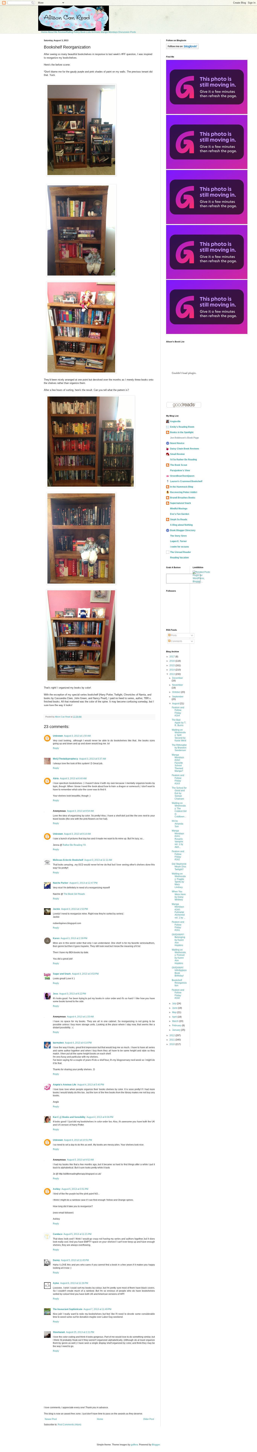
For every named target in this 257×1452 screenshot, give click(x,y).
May (174, 1012)
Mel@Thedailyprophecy (65, 758)
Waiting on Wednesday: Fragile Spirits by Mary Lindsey (179, 880)
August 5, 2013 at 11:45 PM (75, 1260)
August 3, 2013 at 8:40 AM (73, 778)
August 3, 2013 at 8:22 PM (72, 993)
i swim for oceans (179, 546)
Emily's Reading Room (182, 427)
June (175, 1008)
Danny (56, 1260)
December (177, 678)
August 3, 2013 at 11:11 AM (98, 860)
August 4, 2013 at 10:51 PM (78, 1140)
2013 (172, 674)
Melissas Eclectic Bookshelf (68, 860)
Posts (173, 635)
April (174, 1017)
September (177, 696)
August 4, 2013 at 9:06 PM (100, 1117)
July (174, 1003)
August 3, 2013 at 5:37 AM (92, 758)
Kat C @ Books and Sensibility (69, 1117)
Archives (95, 32)
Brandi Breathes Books (182, 497)
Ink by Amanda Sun (177, 824)
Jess (55, 993)
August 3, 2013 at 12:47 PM (83, 883)
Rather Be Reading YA (74, 845)
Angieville (175, 421)
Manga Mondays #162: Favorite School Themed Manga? (178, 763)
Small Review (177, 454)
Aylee (56, 1283)
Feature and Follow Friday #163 (178, 779)
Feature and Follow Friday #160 (178, 994)
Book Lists (85, 32)
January (176, 1030)
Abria (56, 778)
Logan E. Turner (178, 541)
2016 (172, 661)
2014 (172, 669)
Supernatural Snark (180, 503)
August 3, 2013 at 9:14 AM (77, 834)
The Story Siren (178, 536)
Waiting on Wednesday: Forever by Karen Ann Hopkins (179, 956)
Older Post (148, 1419)
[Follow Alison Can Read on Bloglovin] (182, 48)
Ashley (56, 1189)
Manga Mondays (109, 32)
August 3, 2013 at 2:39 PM (74, 938)
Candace (57, 1234)
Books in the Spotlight (181, 432)
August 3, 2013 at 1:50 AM (77, 736)
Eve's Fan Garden (179, 514)
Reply (56, 748)
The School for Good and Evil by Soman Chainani (179, 793)
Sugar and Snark (62, 974)
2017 (172, 656)
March (175, 1021)
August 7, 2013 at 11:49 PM (97, 1309)
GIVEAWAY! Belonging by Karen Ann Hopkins (178, 940)
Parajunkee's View (180, 470)
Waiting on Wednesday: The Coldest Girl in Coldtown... (179, 810)
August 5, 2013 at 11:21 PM (77, 1234)
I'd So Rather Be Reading (183, 459)
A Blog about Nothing (181, 525)
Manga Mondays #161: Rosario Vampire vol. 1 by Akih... (178, 838)
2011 (172, 1039)
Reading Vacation (179, 557)
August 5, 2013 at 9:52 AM (80, 1159)
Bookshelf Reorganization (179, 983)
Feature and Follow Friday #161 (178, 926)
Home (44, 32)
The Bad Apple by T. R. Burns (179, 723)
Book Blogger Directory (182, 530)
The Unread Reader (180, 552)
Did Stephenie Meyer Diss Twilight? (179, 867)
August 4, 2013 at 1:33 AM (80, 1016)
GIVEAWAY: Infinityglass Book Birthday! (179, 971)
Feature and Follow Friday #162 (178, 855)
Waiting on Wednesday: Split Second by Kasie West (179, 735)
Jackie (56, 909)
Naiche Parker (60, 883)
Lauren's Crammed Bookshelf (186, 481)
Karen (56, 938)
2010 (172, 1044)
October (176, 692)
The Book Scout (178, 465)
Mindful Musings (178, 508)
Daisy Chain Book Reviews (184, 448)
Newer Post (51, 1419)
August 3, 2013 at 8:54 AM (80, 811)
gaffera (134, 1444)
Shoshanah (59, 1332)
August (176, 703)
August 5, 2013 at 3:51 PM (75, 1189)
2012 (172, 1035)
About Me (52, 32)
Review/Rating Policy (69, 32)
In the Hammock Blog (181, 487)
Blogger (156, 1444)
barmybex (58, 1042)
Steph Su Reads (178, 519)
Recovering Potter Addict (183, 492)
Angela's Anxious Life (64, 1084)
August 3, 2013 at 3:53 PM (85, 974)
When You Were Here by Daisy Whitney (179, 895)
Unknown (58, 736)
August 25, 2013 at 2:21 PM (80, 1332)
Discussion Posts (127, 32)
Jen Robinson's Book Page (184, 437)
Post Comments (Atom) (69, 1424)
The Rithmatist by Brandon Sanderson (179, 748)
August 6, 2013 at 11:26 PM (74, 1283)
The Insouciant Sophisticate (67, 1309)
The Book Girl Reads (74, 894)
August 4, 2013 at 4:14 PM (78, 1042)
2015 (172, 665)
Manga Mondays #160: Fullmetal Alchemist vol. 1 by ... (178, 911)
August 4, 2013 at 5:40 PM (90, 1084)
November (177, 685)
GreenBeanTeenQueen (182, 476)
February (177, 1025)
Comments (176, 641)
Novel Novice (177, 443)
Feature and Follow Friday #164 (178, 711)
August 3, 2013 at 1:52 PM (74, 909)
